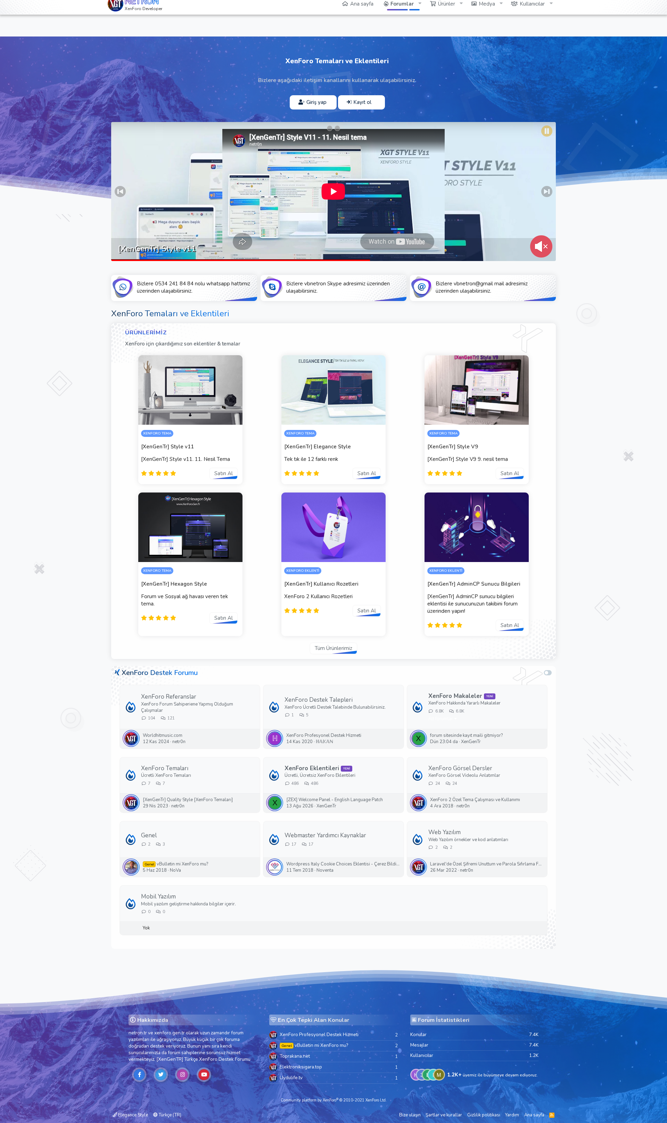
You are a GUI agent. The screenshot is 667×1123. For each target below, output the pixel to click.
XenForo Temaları (164, 768)
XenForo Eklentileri (312, 768)
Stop (546, 131)
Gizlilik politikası (483, 1115)
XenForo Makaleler (455, 696)
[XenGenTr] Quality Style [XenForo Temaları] (188, 800)
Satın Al (223, 473)
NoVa (175, 870)
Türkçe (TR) (169, 1115)
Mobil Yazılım (158, 897)
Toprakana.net (295, 1056)
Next (546, 191)
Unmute (541, 246)
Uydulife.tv (291, 1077)
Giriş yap (316, 102)
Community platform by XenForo (334, 1100)
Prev (120, 191)
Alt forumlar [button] (440, 719)
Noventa (325, 870)
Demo (209, 417)
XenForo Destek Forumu (160, 672)
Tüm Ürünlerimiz (333, 648)
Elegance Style (132, 1115)
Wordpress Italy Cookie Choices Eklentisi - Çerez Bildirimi (343, 864)
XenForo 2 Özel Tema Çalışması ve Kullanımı (475, 800)
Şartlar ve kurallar (444, 1115)
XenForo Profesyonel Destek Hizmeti (323, 735)
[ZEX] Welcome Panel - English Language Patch (334, 800)
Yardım (512, 1115)
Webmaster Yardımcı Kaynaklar (325, 835)
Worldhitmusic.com (162, 735)
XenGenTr (471, 742)
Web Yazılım (444, 832)
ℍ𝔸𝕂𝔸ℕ (324, 742)
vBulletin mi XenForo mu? (176, 864)
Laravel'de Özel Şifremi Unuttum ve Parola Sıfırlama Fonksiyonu (487, 864)
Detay (171, 417)
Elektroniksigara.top (301, 1067)
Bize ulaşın (410, 1115)
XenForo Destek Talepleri (319, 700)
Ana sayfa (534, 1115)
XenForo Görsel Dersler (460, 768)
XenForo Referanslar (168, 697)
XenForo (208, 1059)
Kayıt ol (361, 102)
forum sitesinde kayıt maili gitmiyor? (466, 735)
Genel (149, 835)
